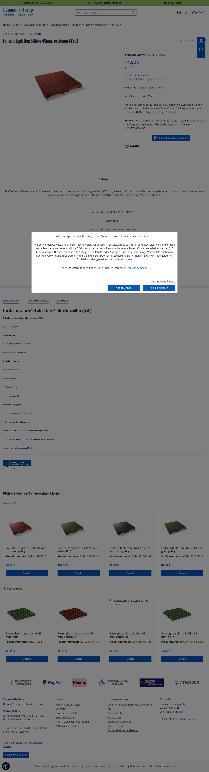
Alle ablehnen (124, 288)
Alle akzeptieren (159, 288)
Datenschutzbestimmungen (130, 268)
